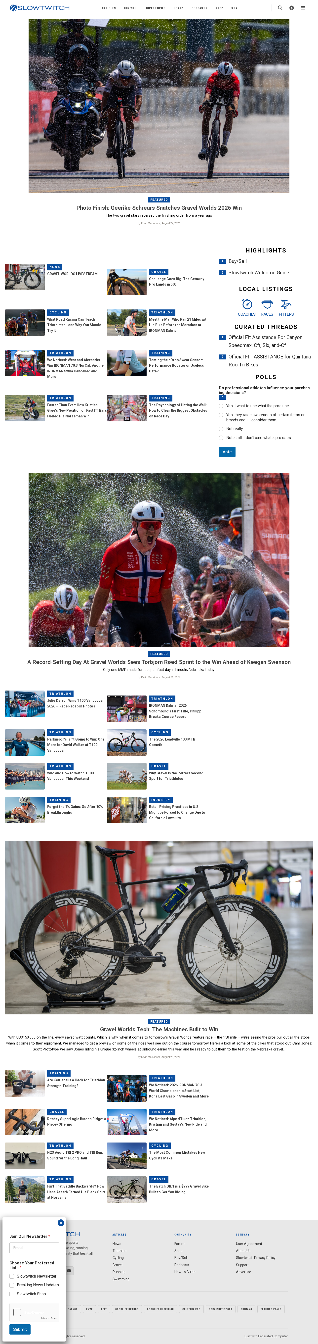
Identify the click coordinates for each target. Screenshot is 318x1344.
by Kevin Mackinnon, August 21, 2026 (159, 1057)
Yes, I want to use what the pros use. (258, 405)
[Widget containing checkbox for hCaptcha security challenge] (34, 1312)
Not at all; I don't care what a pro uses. (259, 437)
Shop (219, 8)
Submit (20, 1329)
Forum (179, 8)
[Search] (280, 8)
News (54, 267)
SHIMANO (246, 1309)
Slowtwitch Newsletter (36, 1276)
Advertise (243, 1272)
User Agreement (249, 1244)
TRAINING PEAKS (271, 1309)
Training (160, 353)
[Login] (292, 8)
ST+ (234, 8)
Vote (227, 451)
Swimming (121, 1279)
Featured (159, 199)
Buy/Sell (131, 8)
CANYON (73, 1309)
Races (267, 314)
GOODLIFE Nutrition (160, 1309)
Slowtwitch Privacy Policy (256, 1258)
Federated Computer (273, 1336)
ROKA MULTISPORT (220, 1309)
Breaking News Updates (38, 1285)
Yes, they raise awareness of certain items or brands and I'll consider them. (265, 417)
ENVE (89, 1309)
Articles (109, 8)
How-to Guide (185, 1272)
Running (119, 1272)
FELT (104, 1309)
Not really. (234, 428)
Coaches (247, 314)
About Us (243, 1251)
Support (242, 1265)
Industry (160, 800)
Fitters (286, 314)
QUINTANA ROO (191, 1309)
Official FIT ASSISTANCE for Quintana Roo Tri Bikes (270, 361)
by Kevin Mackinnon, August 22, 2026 (159, 223)
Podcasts (199, 8)
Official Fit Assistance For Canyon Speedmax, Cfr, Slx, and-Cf (265, 341)
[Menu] (303, 8)
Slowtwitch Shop (31, 1294)
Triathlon (162, 312)
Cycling (58, 312)
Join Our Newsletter (29, 1236)
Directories (156, 8)
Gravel (158, 272)
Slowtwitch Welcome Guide (259, 273)
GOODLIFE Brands (127, 1309)
